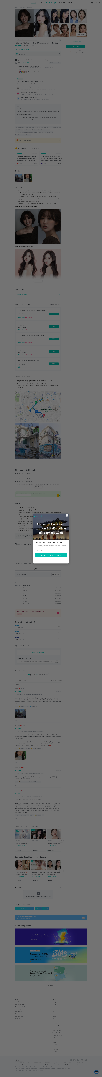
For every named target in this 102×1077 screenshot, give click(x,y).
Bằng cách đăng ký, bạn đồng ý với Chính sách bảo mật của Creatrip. (51, 561)
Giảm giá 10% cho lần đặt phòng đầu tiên (51, 555)
